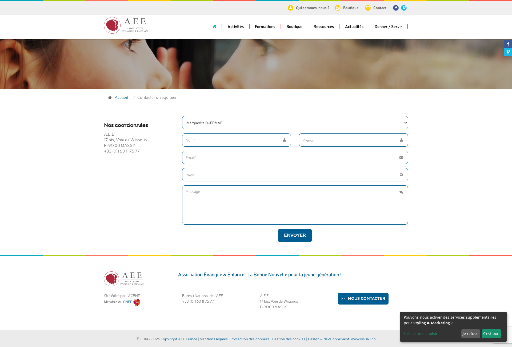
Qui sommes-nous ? (313, 7)
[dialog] (453, 327)
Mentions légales (214, 338)
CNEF (128, 301)
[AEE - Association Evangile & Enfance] (126, 25)
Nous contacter (366, 298)
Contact (379, 7)
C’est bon (491, 333)
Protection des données (250, 338)
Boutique (350, 7)
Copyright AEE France (179, 338)
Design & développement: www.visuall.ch (342, 338)
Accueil (121, 97)
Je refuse (470, 333)
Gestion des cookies (289, 338)
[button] (236, 28)
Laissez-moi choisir (421, 333)
